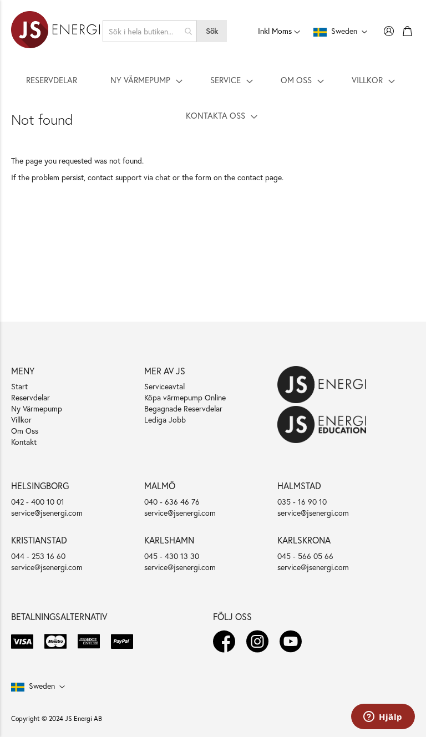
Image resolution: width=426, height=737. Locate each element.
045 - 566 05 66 (305, 556)
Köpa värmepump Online (185, 397)
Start (19, 386)
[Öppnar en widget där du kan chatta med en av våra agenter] (383, 717)
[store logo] (55, 31)
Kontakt (24, 441)
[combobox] (150, 31)
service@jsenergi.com (47, 512)
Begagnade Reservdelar (183, 408)
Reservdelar (30, 397)
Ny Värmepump (36, 408)
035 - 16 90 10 (302, 501)
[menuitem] (51, 80)
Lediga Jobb (165, 419)
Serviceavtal (164, 386)
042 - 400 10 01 (37, 501)
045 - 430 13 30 (171, 556)
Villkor (21, 419)
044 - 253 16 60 (38, 556)
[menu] (213, 97)
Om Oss (24, 430)
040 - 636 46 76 (172, 501)
